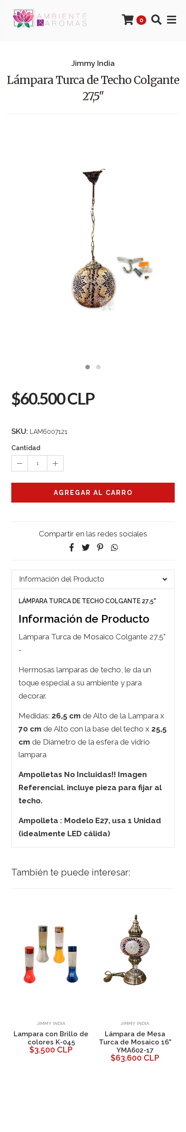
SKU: (19, 431)
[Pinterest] (100, 547)
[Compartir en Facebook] (71, 547)
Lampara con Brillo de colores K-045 (51, 1038)
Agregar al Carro (93, 492)
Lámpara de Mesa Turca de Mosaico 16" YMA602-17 (135, 1042)
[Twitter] (86, 547)
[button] (87, 366)
